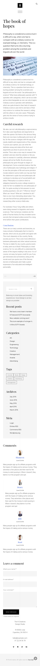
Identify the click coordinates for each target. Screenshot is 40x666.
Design (23, 375)
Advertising (18, 378)
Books (16, 375)
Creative (9, 378)
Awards (9, 375)
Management (11, 382)
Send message (11, 612)
